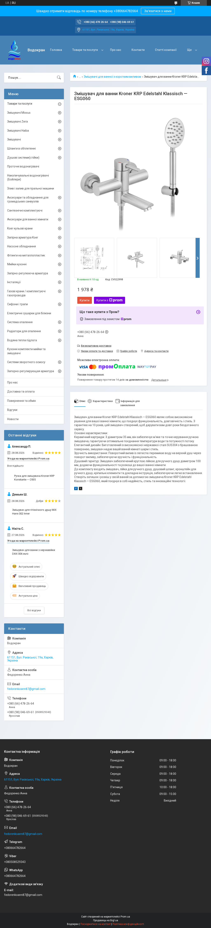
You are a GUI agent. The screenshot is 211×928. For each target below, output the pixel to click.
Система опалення (20, 322)
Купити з (102, 300)
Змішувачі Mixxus (18, 112)
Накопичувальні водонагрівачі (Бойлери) (28, 177)
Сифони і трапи (17, 304)
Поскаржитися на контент (95, 924)
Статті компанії (166, 49)
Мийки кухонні (17, 264)
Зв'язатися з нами (157, 11)
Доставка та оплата (21, 391)
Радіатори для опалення (24, 331)
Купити (84, 300)
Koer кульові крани (20, 228)
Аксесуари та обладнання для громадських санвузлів (27, 199)
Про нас (115, 49)
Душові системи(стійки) (23, 157)
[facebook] (76, 489)
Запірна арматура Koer (22, 237)
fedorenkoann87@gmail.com (26, 689)
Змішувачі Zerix (17, 121)
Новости (13, 419)
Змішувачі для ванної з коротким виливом (112, 76)
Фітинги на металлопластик (26, 255)
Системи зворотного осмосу (26, 362)
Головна (56, 49)
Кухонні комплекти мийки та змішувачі (26, 351)
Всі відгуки (34, 610)
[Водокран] (14, 50)
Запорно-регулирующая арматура (30, 371)
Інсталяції (14, 282)
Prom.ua (125, 916)
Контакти (138, 49)
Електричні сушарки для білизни (29, 313)
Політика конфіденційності (128, 924)
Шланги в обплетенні (21, 148)
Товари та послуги (85, 49)
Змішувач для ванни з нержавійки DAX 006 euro (33, 551)
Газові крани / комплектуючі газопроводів (26, 293)
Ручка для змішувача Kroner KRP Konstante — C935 (34, 477)
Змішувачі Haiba (18, 130)
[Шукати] (59, 78)
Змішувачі (14, 139)
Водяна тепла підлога (22, 340)
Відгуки (12, 409)
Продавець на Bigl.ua (105, 920)
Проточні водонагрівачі (23, 166)
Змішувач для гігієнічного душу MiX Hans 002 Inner (34, 511)
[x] (80, 489)
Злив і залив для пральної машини (30, 188)
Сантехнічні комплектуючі (24, 210)
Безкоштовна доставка (96, 345)
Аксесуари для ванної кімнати (27, 219)
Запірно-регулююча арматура (27, 273)
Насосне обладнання (21, 246)
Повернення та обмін (21, 400)
